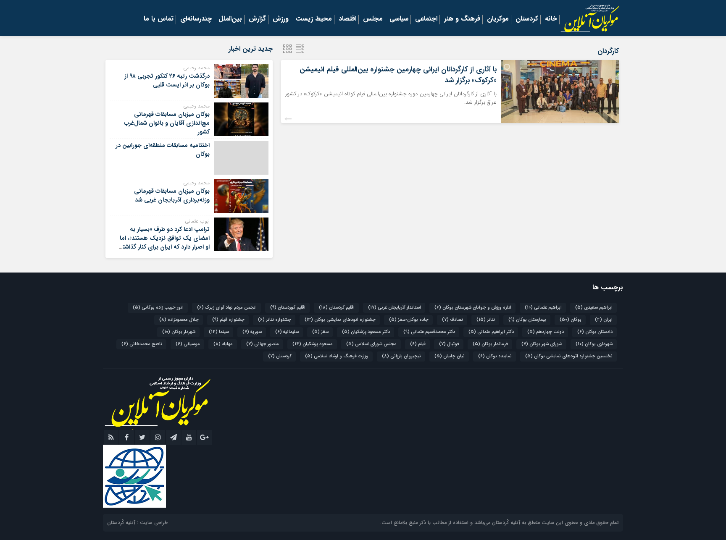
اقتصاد (347, 19)
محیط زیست (313, 19)
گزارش (257, 19)
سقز (320, 332)
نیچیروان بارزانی (401, 356)
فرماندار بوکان (490, 344)
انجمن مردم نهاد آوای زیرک (227, 307)
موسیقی (188, 344)
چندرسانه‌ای (196, 19)
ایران (604, 319)
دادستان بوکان (595, 332)
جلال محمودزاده (179, 319)
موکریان (498, 19)
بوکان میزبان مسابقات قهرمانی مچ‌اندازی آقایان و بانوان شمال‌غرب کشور (167, 123)
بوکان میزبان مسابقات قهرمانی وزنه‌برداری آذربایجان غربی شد (172, 195)
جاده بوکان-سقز (409, 319)
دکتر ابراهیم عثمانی (491, 332)
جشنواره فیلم (228, 319)
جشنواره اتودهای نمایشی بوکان (340, 319)
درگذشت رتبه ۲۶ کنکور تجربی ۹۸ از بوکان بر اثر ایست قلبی (167, 80)
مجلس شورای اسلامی (371, 344)
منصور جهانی (262, 344)
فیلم (418, 344)
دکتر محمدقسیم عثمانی (429, 332)
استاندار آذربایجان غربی (394, 307)
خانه (551, 19)
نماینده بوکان (495, 356)
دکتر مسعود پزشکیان (366, 332)
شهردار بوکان (178, 332)
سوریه (252, 332)
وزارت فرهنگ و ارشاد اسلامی (336, 356)
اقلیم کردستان (337, 307)
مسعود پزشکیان (312, 344)
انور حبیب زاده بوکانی (158, 307)
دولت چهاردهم (545, 332)
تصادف (452, 319)
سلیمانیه (287, 332)
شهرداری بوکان (594, 344)
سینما (219, 332)
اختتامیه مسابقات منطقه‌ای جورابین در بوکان (163, 150)
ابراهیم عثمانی (543, 307)
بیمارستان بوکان (527, 319)
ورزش (281, 19)
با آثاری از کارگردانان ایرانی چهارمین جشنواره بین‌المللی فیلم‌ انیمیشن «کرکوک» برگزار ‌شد (398, 75)
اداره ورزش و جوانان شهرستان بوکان (472, 307)
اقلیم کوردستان (287, 307)
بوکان (570, 319)
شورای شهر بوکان (541, 344)
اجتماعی (426, 19)
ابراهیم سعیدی (594, 307)
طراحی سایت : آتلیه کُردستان (137, 523)
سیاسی (398, 19)
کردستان (527, 19)
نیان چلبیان (449, 356)
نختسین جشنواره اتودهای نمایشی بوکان (569, 356)
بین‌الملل (230, 19)
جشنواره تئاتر (274, 319)
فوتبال (449, 344)
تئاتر (485, 319)
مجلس (373, 19)
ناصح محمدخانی (141, 344)
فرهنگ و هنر (462, 19)
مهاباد (223, 344)
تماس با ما (159, 19)
